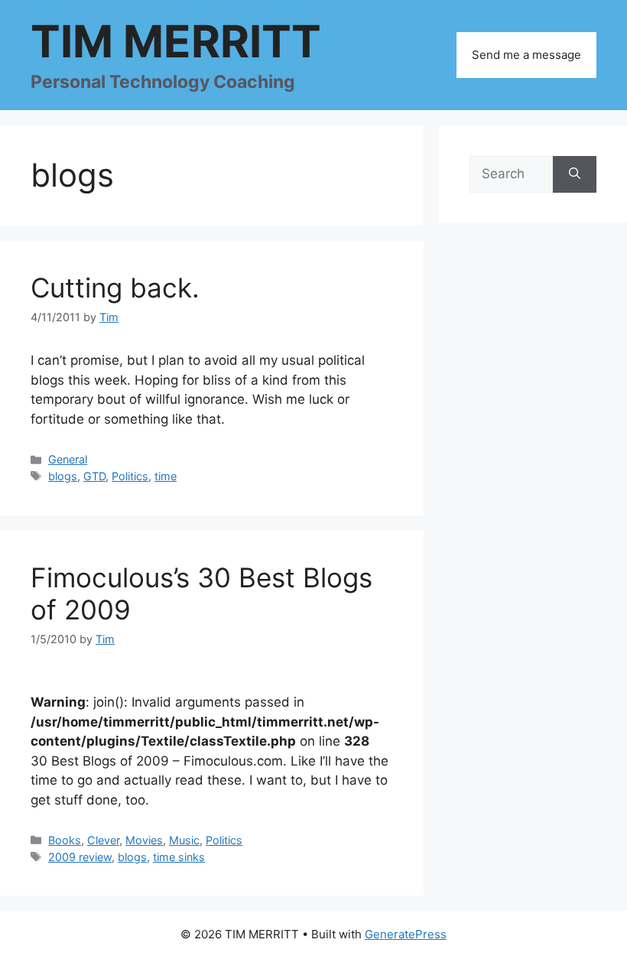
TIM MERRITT (176, 41)
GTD (94, 476)
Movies (144, 840)
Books (64, 840)
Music (184, 840)
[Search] (574, 174)
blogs (62, 476)
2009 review (80, 856)
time (165, 476)
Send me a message (526, 54)
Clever (103, 840)
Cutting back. (115, 287)
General (67, 459)
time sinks (179, 856)
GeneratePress (406, 934)
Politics (130, 476)
